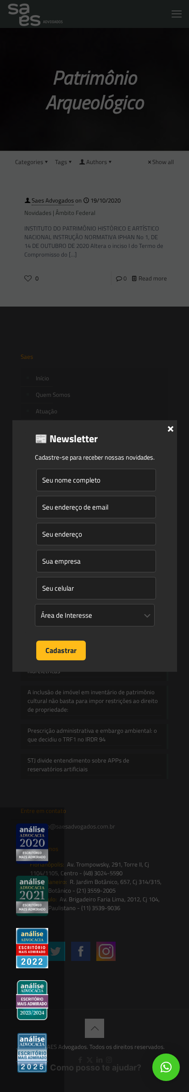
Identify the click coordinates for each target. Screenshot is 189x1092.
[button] (166, 1067)
